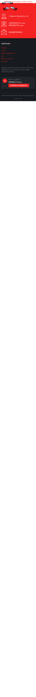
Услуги (3, 50)
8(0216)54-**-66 (14, 25)
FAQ (21, 98)
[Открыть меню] (34, 3)
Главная (3, 48)
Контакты (4, 61)
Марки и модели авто (8, 53)
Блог (2, 56)
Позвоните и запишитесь (18, 85)
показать (23, 23)
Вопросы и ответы (7, 58)
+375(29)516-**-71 (15, 23)
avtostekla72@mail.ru (15, 32)
